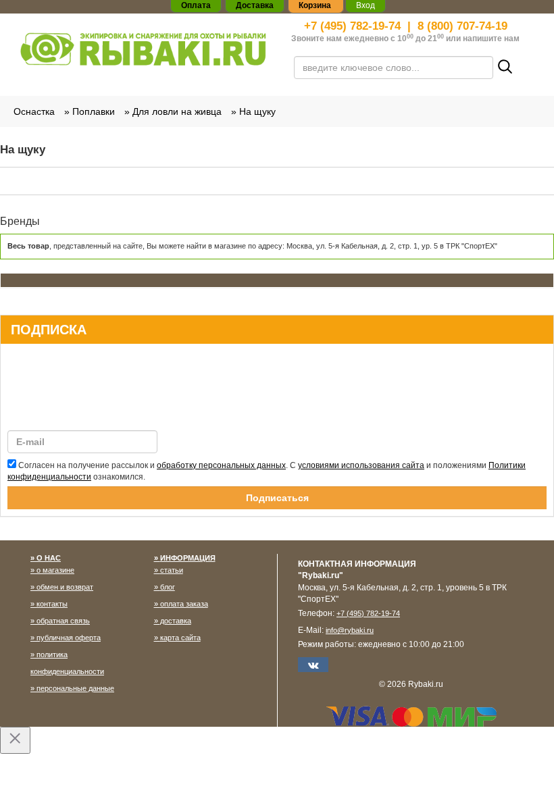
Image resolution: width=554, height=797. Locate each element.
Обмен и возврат (64, 587)
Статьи (171, 570)
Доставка (175, 621)
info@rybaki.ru (350, 630)
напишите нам (491, 38)
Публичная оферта (68, 638)
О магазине (55, 570)
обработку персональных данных (221, 465)
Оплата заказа (184, 604)
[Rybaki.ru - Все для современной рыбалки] (143, 49)
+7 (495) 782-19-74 (352, 26)
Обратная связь (63, 621)
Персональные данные (75, 688)
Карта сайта (180, 638)
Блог (167, 587)
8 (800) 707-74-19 (462, 26)
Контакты (52, 604)
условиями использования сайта (361, 465)
